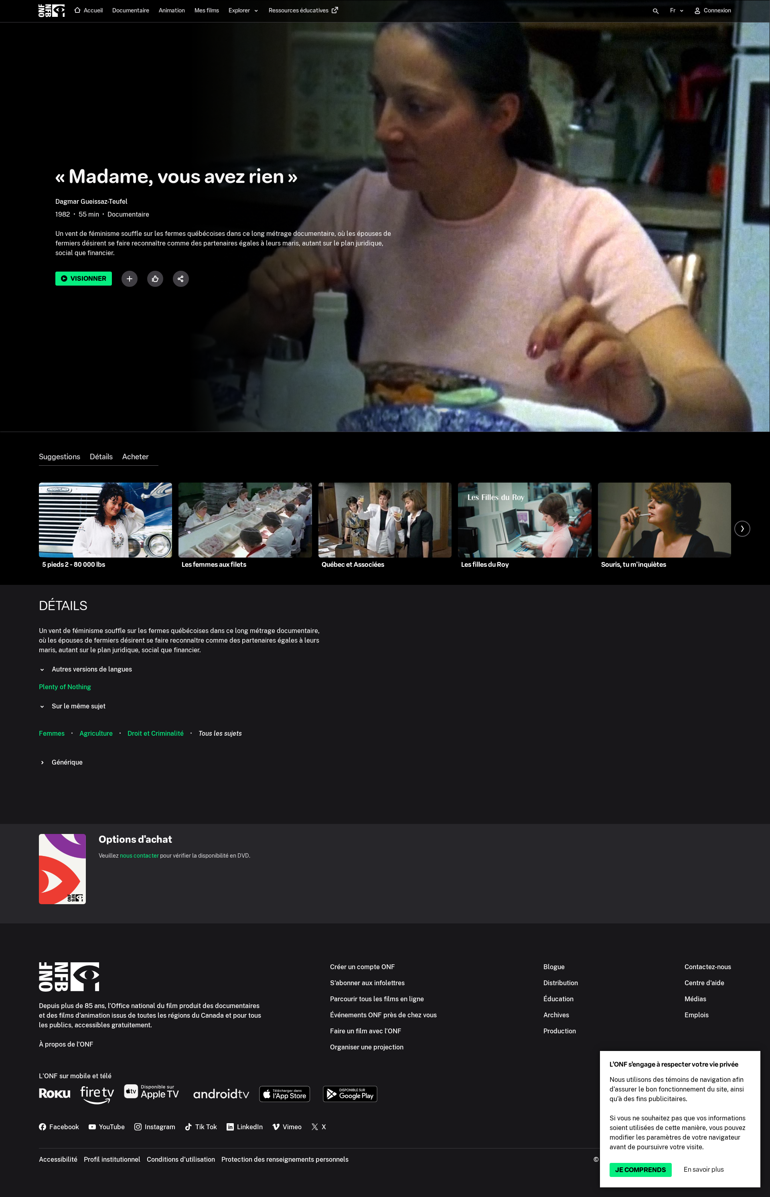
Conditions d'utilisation (181, 1159)
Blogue (554, 967)
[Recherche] (656, 11)
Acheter (135, 456)
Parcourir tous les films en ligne (377, 999)
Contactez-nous (708, 967)
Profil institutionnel (112, 1159)
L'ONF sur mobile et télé (75, 1076)
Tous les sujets (220, 733)
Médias (695, 999)
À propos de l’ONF (66, 1044)
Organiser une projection (366, 1047)
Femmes (52, 733)
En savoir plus (704, 1169)
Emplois (697, 1015)
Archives (556, 1015)
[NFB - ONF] (51, 11)
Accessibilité (58, 1159)
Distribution (560, 983)
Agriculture (96, 733)
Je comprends (640, 1170)
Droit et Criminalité (156, 733)
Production (559, 1031)
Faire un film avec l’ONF (365, 1031)
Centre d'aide (704, 983)
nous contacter (139, 855)
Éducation (558, 999)
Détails (101, 456)
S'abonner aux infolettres (367, 983)
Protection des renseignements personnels (285, 1159)
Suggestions (59, 456)
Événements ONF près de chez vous (383, 1015)
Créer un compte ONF (362, 967)
